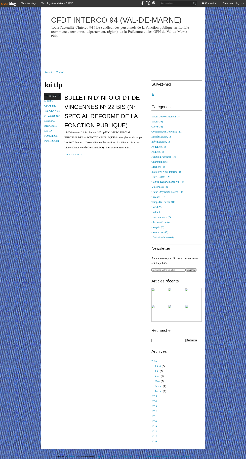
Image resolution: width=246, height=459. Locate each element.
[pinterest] (153, 3)
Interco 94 (71, 456)
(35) (157, 121)
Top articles (101, 456)
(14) (167, 181)
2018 (154, 431)
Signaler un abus (126, 456)
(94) (166, 116)
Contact (60, 72)
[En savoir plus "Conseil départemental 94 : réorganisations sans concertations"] (193, 296)
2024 (154, 401)
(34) (157, 126)
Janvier (158, 391)
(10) (158, 197)
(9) (156, 207)
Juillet (158, 366)
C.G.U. (139, 456)
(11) (167, 191)
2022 (154, 411)
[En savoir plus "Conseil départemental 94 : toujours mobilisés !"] (176, 313)
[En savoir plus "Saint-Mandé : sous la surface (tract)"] (159, 296)
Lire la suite (73, 154)
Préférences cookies (183, 456)
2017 (154, 436)
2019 (154, 426)
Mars (157, 381)
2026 (154, 361)
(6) (160, 222)
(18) (158, 146)
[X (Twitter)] (148, 3)
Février (158, 386)
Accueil (48, 72)
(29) (166, 131)
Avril (157, 376)
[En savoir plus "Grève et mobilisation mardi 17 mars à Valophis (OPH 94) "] (193, 313)
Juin (157, 371)
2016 (154, 441)
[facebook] (142, 3)
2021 (154, 416)
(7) (161, 217)
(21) (161, 136)
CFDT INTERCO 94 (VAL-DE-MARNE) (116, 20)
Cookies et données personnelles (159, 456)
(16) (159, 161)
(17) (163, 156)
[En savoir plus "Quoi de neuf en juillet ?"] (176, 296)
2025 (154, 396)
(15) (160, 176)
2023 (154, 406)
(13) (159, 186)
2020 (154, 421)
